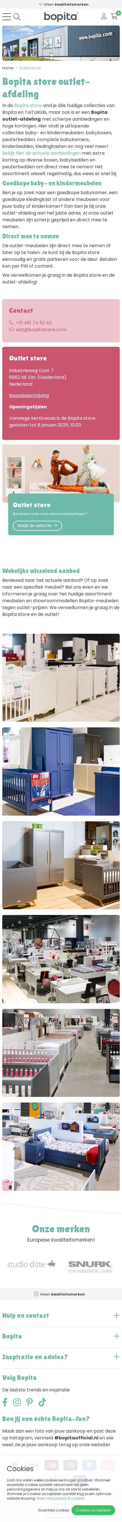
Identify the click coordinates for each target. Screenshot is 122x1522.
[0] (114, 17)
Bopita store (28, 105)
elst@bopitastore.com (41, 329)
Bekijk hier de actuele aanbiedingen (41, 153)
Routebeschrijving (29, 395)
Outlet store (30, 68)
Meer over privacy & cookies (61, 1498)
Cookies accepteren (93, 1510)
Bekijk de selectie (34, 525)
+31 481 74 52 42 (34, 323)
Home (8, 68)
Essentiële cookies (53, 1510)
